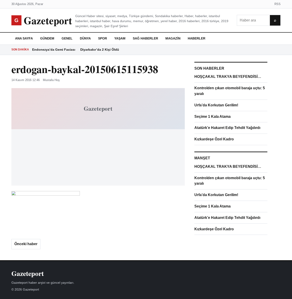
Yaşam (119, 38)
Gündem (47, 38)
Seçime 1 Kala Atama (212, 116)
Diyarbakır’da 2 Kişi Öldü (99, 49)
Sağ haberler (145, 38)
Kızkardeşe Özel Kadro (214, 139)
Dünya (85, 38)
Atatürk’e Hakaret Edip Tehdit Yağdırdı (227, 128)
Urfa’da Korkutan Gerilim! (216, 105)
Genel (67, 38)
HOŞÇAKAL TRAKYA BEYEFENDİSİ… (227, 77)
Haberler (196, 38)
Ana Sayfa (24, 38)
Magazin (172, 38)
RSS (277, 4)
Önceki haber (25, 244)
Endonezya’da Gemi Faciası (53, 49)
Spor (102, 38)
